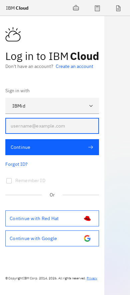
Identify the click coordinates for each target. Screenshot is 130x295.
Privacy (92, 278)
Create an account (74, 66)
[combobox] (52, 106)
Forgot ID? (16, 164)
